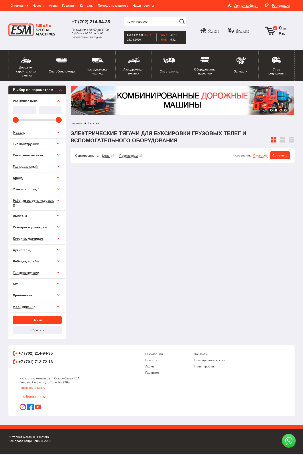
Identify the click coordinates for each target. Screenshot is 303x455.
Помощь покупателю (209, 360)
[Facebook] (30, 407)
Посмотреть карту (32, 387)
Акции (149, 366)
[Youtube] (38, 407)
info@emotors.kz (33, 396)
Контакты (201, 354)
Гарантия (152, 372)
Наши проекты (204, 366)
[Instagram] (23, 407)
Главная (77, 123)
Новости (151, 360)
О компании (154, 354)
